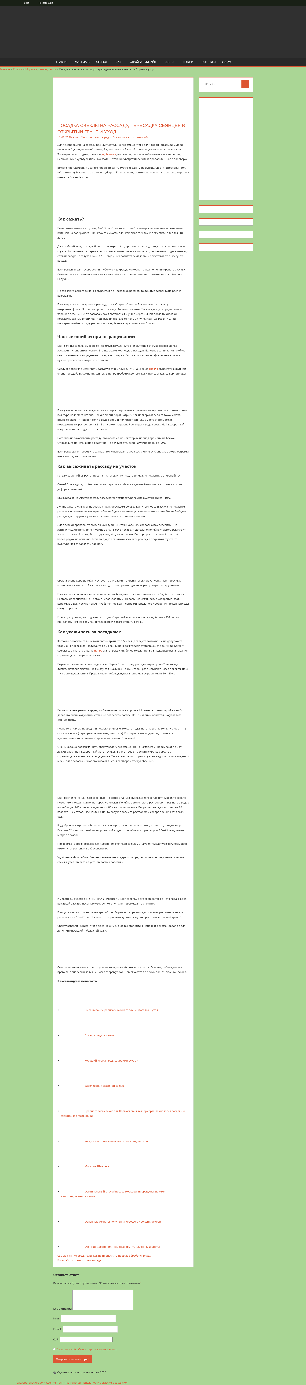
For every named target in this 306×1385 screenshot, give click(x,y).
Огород (101, 62)
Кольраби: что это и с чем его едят (79, 1260)
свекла (153, 369)
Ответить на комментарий (130, 137)
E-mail (57, 1329)
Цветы (169, 62)
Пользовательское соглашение (36, 1382)
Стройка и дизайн (143, 62)
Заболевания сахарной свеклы (105, 1085)
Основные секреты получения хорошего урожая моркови (123, 1221)
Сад (118, 62)
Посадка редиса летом (99, 1035)
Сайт (56, 1339)
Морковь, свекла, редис (96, 137)
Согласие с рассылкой (114, 1382)
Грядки (188, 62)
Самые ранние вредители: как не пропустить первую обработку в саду (104, 1255)
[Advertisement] (226, 148)
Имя (56, 1318)
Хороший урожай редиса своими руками (111, 1060)
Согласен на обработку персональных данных (86, 1349)
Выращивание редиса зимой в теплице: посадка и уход (121, 1010)
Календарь (82, 62)
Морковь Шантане (97, 1166)
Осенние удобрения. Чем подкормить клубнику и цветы (122, 1246)
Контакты (209, 62)
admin (76, 137)
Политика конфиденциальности (78, 1382)
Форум (226, 62)
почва (98, 650)
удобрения (109, 154)
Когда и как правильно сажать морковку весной (116, 1141)
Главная (62, 62)
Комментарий (62, 1309)
